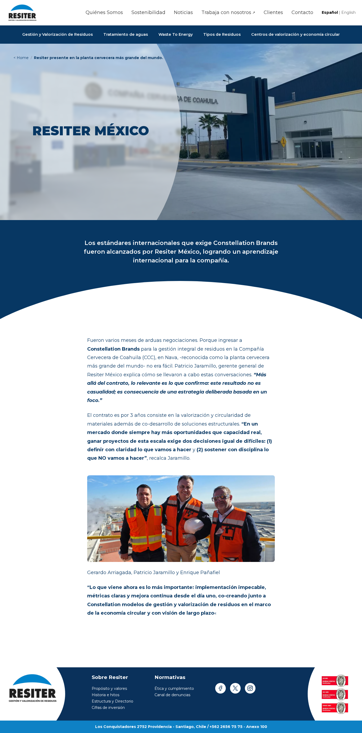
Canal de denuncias (172, 694)
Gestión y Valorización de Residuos (57, 34)
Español (330, 12)
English (348, 12)
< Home (21, 57)
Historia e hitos (105, 694)
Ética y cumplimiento (174, 688)
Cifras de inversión (108, 707)
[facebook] (220, 688)
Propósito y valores (109, 688)
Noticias (183, 12)
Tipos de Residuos (222, 34)
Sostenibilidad (148, 12)
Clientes (273, 12)
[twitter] (235, 688)
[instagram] (250, 688)
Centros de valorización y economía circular (295, 34)
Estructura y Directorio (112, 701)
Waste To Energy (175, 34)
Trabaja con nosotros (228, 12)
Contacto (302, 12)
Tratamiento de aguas (125, 34)
